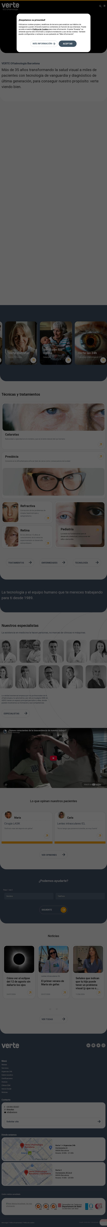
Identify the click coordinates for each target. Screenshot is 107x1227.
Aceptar (67, 43)
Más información (42, 43)
